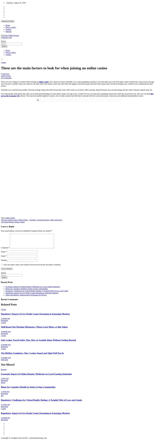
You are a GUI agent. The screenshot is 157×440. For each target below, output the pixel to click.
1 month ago (5, 318)
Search (3, 42)
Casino (3, 62)
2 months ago (6, 331)
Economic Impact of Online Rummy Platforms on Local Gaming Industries (33, 287)
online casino (10, 218)
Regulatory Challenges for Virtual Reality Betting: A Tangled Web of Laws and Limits (37, 291)
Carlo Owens (6, 76)
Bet (2, 396)
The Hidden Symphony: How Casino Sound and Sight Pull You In (32, 353)
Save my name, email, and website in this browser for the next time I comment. (32, 265)
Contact (8, 29)
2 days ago (5, 378)
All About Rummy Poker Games (13, 222)
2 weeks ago (5, 405)
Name (4, 252)
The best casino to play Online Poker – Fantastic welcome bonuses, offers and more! (31, 220)
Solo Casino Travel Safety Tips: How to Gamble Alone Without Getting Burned (38, 340)
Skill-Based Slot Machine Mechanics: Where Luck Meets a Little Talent (34, 327)
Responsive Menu (8, 21)
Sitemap (8, 32)
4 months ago (6, 345)
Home (8, 25)
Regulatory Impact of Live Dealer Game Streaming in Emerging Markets (32, 293)
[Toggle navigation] (2, 40)
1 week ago (5, 391)
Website (4, 260)
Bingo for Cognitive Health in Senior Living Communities (27, 289)
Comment (5, 248)
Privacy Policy (11, 27)
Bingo (3, 383)
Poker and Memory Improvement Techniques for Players (26, 295)
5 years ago (5, 74)
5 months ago (6, 358)
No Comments (6, 78)
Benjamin (4, 320)
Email (4, 256)
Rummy (4, 369)
